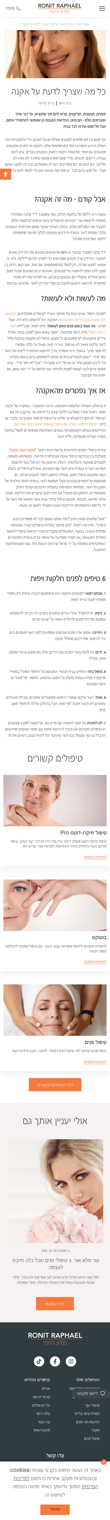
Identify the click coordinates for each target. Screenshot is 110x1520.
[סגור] (104, 1462)
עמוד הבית (82, 24)
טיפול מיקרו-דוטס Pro (83, 833)
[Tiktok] (39, 1361)
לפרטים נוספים (95, 857)
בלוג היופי (66, 24)
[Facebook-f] (55, 1361)
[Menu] (102, 8)
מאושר (55, 1509)
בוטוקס (99, 938)
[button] (5, 174)
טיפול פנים (96, 1042)
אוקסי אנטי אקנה (22, 450)
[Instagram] (71, 1361)
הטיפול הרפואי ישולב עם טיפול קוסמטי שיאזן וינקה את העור (56, 424)
